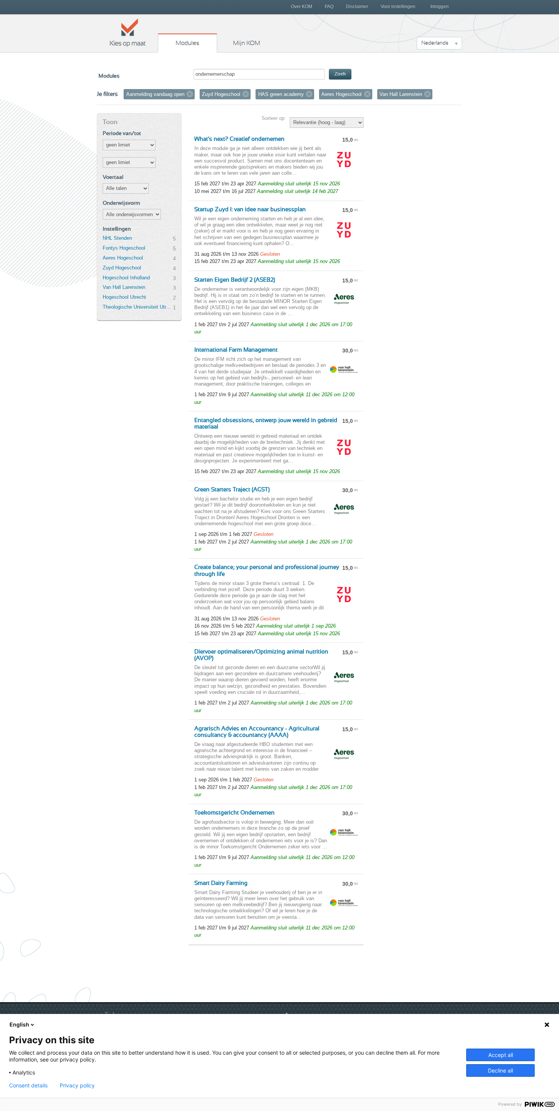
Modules (187, 43)
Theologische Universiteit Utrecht (138, 307)
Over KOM (301, 6)
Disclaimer (357, 6)
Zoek (340, 74)
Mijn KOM (246, 43)
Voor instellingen (398, 6)
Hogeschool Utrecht (124, 297)
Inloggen (439, 6)
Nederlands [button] (434, 43)
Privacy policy (77, 1085)
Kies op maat (128, 32)
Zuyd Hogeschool (122, 268)
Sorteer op (273, 118)
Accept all (500, 1055)
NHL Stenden (117, 238)
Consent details (28, 1085)
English (19, 1024)
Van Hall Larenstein (124, 287)
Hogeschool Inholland (126, 278)
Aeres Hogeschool (123, 258)
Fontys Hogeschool (124, 248)
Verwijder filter (190, 94)
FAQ (329, 6)
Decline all (500, 1070)
